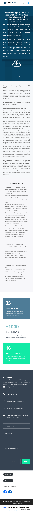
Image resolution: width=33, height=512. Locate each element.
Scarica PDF (16, 71)
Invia (26, 461)
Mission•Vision (8, 480)
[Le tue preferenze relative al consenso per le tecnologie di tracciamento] (25, 509)
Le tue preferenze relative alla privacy (17, 507)
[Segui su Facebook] (14, 76)
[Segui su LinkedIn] (19, 76)
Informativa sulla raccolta (9, 510)
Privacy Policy (13, 486)
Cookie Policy (7, 486)
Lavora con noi (8, 474)
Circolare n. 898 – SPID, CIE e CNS (14, 245)
